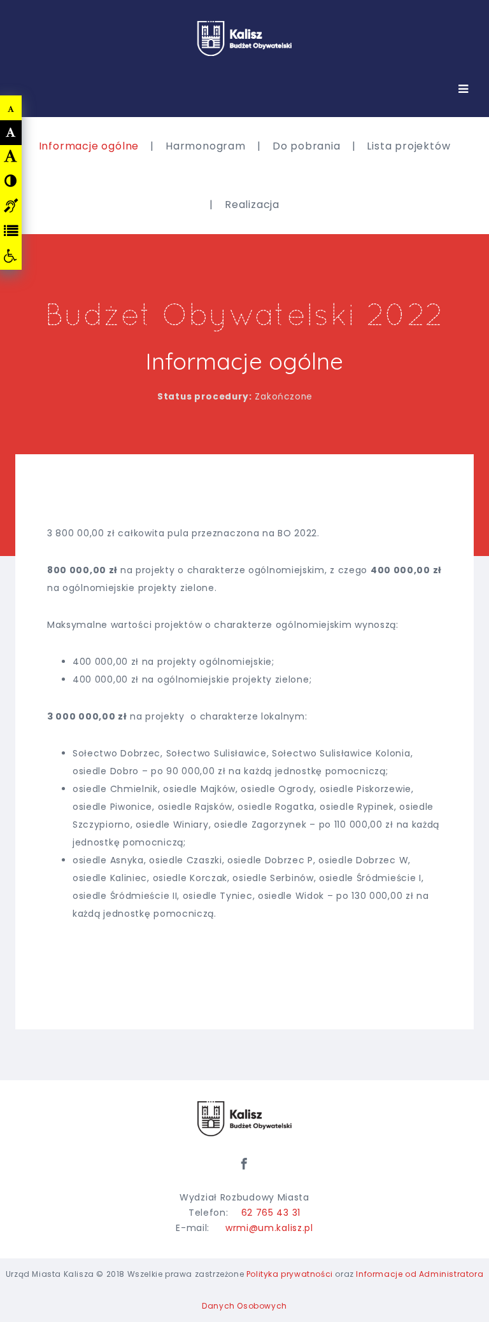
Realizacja (252, 204)
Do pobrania (307, 146)
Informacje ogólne (89, 146)
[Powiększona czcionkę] (11, 156)
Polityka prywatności (289, 1274)
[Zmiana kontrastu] (10, 181)
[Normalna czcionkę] (11, 132)
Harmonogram (206, 146)
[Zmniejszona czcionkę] (11, 109)
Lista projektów (408, 146)
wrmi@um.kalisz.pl (269, 1227)
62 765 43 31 (271, 1212)
